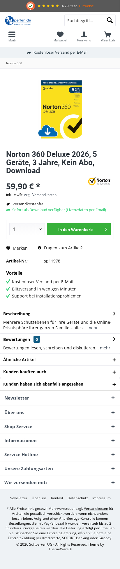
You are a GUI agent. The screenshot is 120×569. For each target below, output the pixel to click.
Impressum (101, 498)
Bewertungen (16, 339)
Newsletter (18, 498)
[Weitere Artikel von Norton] (99, 181)
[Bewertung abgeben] (44, 178)
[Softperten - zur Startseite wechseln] (30, 20)
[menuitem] (12, 36)
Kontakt (57, 498)
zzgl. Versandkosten (40, 194)
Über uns (39, 498)
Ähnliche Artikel (19, 359)
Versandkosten (96, 508)
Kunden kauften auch (24, 371)
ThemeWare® (60, 549)
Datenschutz (78, 498)
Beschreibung (16, 313)
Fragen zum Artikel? (62, 248)
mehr (92, 327)
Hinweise (86, 6)
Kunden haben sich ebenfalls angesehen (43, 384)
